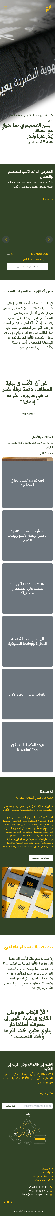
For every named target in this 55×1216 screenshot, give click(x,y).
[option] (27, 239)
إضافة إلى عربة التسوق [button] (27, 267)
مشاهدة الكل (46, 199)
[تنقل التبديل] (5, 7)
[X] (11, 1202)
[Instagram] (8, 1202)
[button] (49, 239)
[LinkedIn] (4, 1202)
